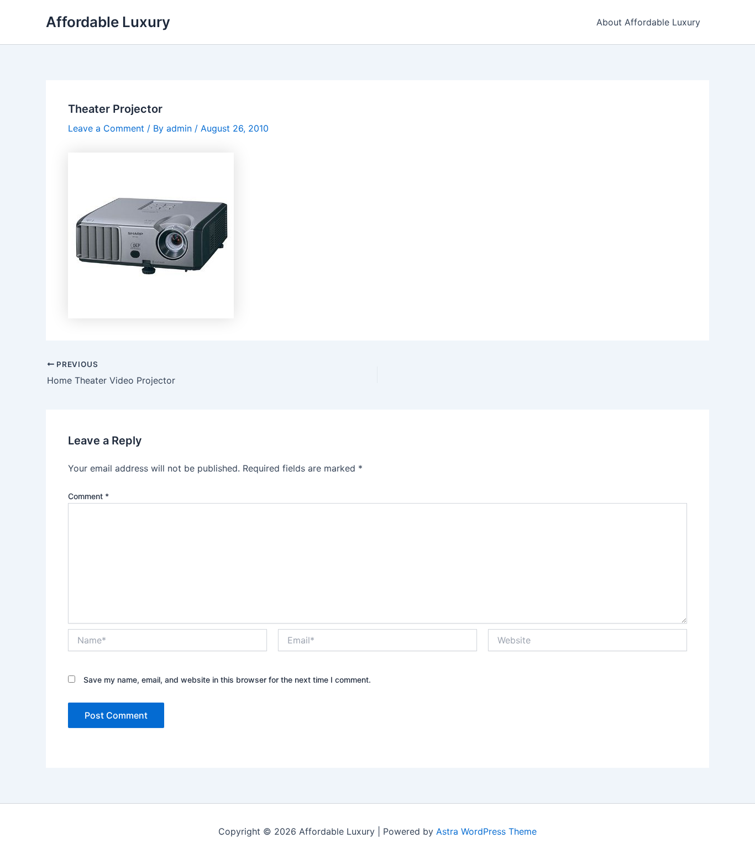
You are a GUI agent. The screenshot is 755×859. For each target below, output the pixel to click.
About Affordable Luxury (648, 22)
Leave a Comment (106, 128)
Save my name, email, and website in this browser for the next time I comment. (227, 679)
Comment (88, 496)
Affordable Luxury (108, 21)
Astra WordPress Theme (486, 831)
